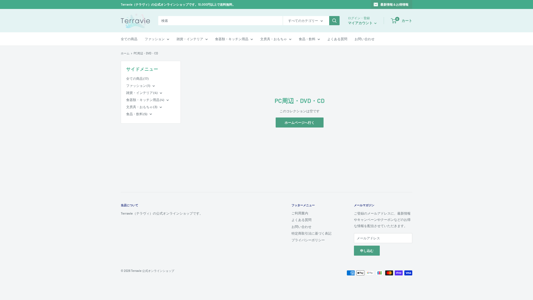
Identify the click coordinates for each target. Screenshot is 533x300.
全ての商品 (129, 39)
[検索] (334, 20)
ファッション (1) (138, 86)
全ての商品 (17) (137, 78)
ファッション (155, 39)
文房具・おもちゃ (273, 39)
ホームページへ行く (300, 122)
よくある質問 (337, 39)
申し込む (367, 250)
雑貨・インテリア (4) (142, 93)
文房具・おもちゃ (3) (142, 107)
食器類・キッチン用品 (231, 39)
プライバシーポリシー (308, 240)
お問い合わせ (365, 39)
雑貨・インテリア (190, 39)
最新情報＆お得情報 (394, 4)
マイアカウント (360, 23)
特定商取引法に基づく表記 (311, 233)
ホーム (125, 53)
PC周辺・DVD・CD (146, 53)
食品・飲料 (307, 39)
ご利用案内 (299, 213)
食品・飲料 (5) (137, 114)
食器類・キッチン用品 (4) (145, 100)
